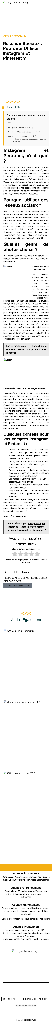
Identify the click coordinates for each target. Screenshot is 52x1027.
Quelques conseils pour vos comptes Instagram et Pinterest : (29, 140)
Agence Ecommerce (26, 873)
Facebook (20, 464)
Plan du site (32, 1005)
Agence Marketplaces (26, 904)
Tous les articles (17, 585)
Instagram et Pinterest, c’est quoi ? (22, 127)
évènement (34, 179)
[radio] (14, 554)
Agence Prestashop (26, 926)
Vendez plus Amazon (11, 919)
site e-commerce (24, 238)
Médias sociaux (14, 36)
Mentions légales (21, 1005)
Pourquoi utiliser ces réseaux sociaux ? (24, 132)
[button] (49, 14)
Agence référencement (26, 887)
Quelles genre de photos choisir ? (22, 136)
